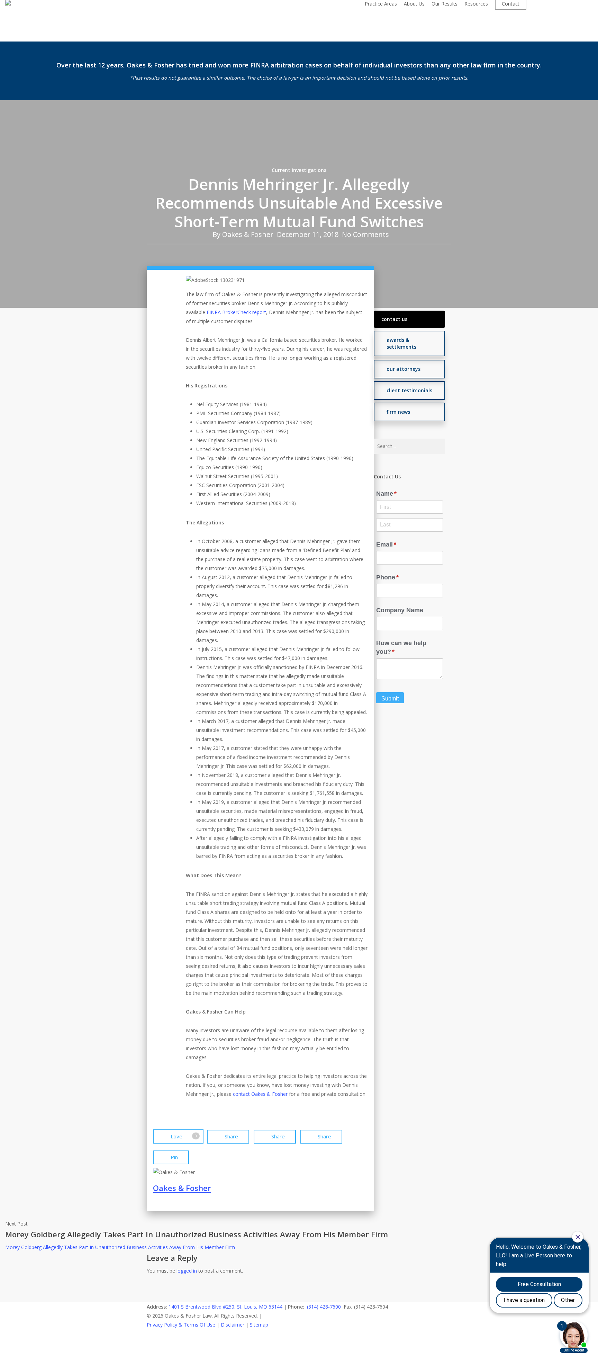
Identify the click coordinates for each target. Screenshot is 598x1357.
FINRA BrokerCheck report (236, 312)
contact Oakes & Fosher (260, 1094)
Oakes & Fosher (247, 234)
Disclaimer (232, 1324)
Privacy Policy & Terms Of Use (181, 1324)
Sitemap (259, 1324)
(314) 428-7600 (324, 1306)
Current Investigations (299, 170)
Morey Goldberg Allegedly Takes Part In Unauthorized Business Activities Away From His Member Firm (120, 1247)
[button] (409, 319)
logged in (186, 1270)
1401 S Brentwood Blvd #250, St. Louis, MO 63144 (225, 1306)
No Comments (365, 234)
